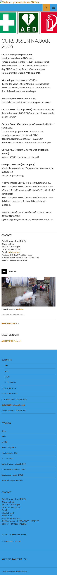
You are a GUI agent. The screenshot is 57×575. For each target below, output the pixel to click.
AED (3, 341)
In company (10, 382)
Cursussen (7, 360)
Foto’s (12, 271)
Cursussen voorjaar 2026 (14, 399)
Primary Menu (53, 7)
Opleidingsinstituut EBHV (14, 464)
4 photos (20, 309)
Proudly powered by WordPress (14, 571)
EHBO (11, 341)
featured (17, 341)
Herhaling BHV (9, 388)
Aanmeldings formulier (14, 411)
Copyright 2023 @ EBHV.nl (14, 558)
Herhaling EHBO (9, 394)
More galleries (10, 323)
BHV (7, 341)
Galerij (5, 315)
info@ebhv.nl (14, 252)
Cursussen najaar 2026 (13, 405)
